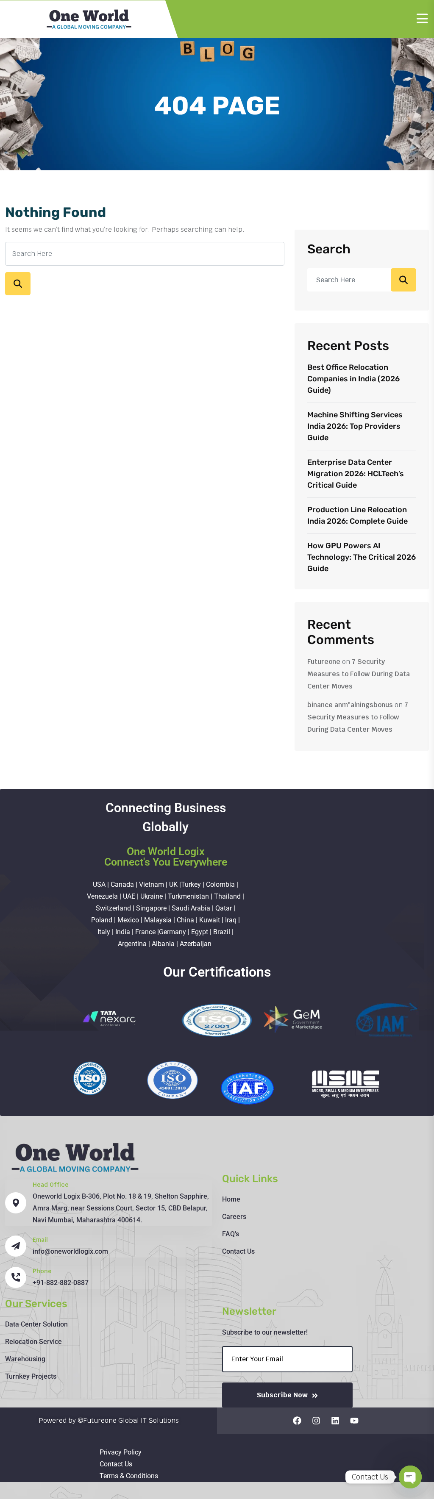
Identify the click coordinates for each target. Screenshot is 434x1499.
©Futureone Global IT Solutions (128, 1420)
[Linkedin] (335, 1420)
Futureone (323, 661)
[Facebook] (297, 1420)
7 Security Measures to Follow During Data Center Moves (358, 674)
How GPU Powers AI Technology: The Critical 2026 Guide (361, 557)
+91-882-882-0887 (61, 1283)
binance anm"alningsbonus (350, 704)
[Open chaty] (410, 1477)
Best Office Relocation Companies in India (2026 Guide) (353, 379)
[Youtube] (354, 1420)
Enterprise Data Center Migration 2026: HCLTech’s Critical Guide (355, 474)
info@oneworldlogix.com (70, 1251)
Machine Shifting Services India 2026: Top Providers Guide (355, 426)
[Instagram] (316, 1420)
